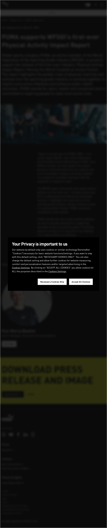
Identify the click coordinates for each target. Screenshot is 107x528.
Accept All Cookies (81, 281)
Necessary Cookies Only (52, 281)
